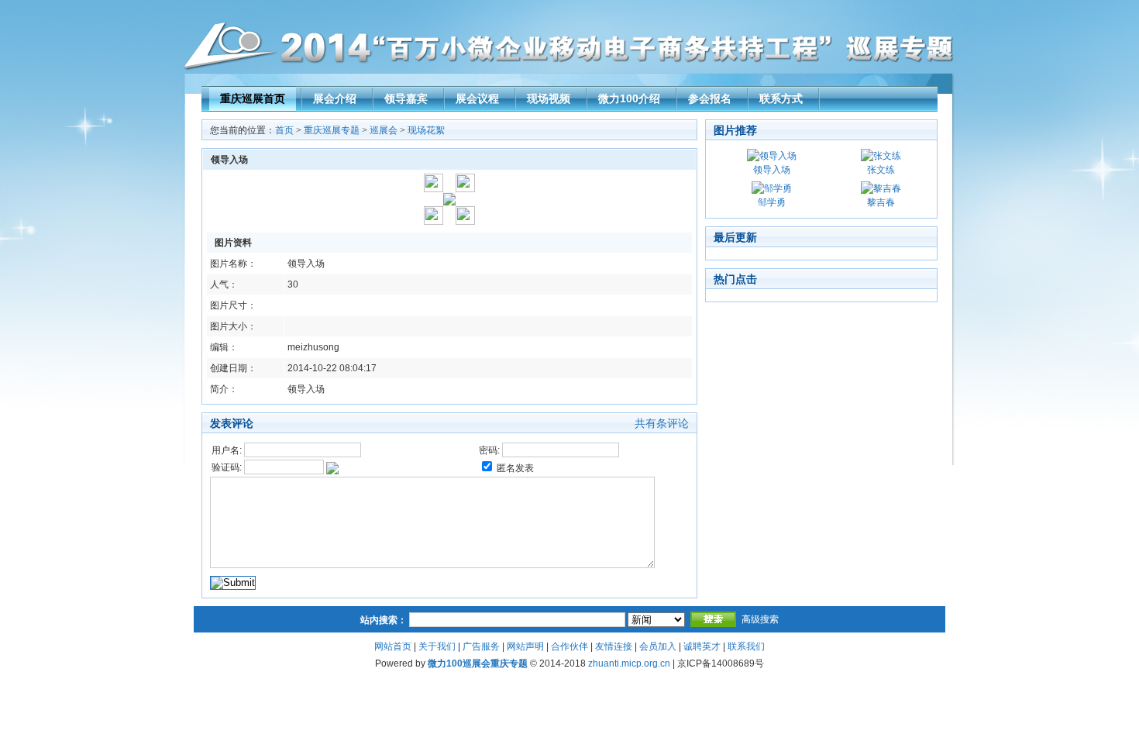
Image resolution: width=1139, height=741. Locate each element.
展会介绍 (334, 98)
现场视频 (548, 98)
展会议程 (477, 98)
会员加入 (657, 646)
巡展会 (383, 130)
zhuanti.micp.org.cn (629, 663)
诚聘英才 (702, 646)
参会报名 (709, 98)
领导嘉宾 (406, 98)
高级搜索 (760, 619)
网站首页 (392, 646)
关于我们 (437, 646)
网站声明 (525, 646)
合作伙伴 (569, 646)
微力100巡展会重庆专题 (478, 663)
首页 (284, 130)
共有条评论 (662, 423)
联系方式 (781, 98)
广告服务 (481, 646)
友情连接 (613, 646)
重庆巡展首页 (252, 98)
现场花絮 (426, 130)
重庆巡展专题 (332, 130)
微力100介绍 (629, 98)
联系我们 (746, 646)
